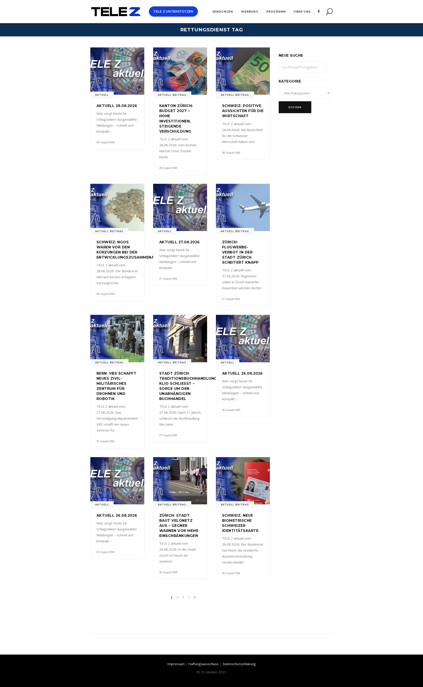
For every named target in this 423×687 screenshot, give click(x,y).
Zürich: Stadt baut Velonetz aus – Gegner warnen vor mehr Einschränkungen (178, 525)
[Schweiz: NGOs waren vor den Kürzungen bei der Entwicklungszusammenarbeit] (117, 207)
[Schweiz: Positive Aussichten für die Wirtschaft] (243, 71)
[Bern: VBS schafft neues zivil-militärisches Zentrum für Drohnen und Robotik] (117, 338)
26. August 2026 (231, 409)
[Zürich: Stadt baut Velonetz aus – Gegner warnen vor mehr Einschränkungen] (180, 480)
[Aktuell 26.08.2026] (243, 338)
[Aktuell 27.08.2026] (180, 207)
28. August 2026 (105, 142)
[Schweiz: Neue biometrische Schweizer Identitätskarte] (243, 480)
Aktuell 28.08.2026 (116, 106)
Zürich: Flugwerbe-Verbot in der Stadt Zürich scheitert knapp (240, 252)
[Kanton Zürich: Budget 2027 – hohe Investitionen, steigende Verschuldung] (180, 71)
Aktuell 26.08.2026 (242, 373)
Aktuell (102, 95)
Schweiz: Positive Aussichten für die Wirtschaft (243, 111)
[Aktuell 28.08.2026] (117, 71)
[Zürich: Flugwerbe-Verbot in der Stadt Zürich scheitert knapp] (243, 207)
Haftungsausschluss (203, 664)
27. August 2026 (168, 278)
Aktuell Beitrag (172, 95)
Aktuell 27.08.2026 (179, 242)
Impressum (176, 664)
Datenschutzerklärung (239, 664)
